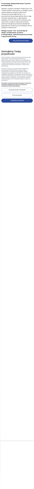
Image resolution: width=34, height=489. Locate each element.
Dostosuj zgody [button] (17, 95)
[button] (21, 41)
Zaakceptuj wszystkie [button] (17, 100)
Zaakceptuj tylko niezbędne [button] (17, 90)
